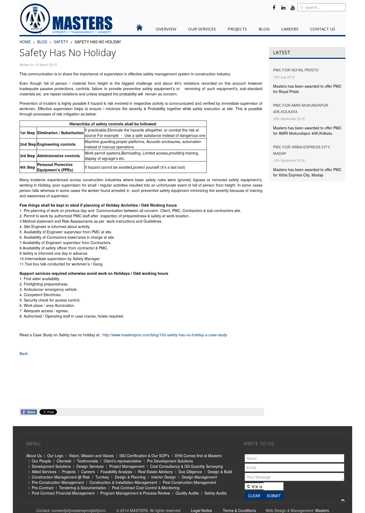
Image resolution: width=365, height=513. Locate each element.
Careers (88, 471)
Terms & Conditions (239, 510)
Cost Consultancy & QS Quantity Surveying (186, 466)
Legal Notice (201, 510)
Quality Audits (187, 493)
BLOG (264, 29)
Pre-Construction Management (58, 482)
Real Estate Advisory (155, 471)
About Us (34, 455)
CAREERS (289, 29)
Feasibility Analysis (116, 471)
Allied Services (44, 471)
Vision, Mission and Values (91, 455)
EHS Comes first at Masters (198, 455)
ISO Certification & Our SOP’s (144, 455)
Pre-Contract (42, 487)
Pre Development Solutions (170, 461)
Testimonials (87, 461)
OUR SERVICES (202, 29)
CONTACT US (322, 29)
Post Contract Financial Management (63, 493)
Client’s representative (122, 461)
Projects (69, 471)
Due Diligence (190, 471)
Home (25, 41)
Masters (322, 510)
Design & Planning (130, 477)
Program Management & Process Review (135, 493)
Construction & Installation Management (123, 482)
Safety (61, 41)
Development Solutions (51, 466)
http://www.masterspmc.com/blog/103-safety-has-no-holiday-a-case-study (165, 334)
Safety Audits (215, 493)
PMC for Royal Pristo (296, 70)
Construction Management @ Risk (61, 477)
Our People (41, 461)
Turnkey (102, 477)
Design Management (199, 477)
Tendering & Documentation (82, 487)
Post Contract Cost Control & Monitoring (146, 487)
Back (24, 353)
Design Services (90, 466)
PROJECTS (237, 29)
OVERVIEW (166, 29)
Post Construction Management (189, 482)
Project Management (127, 466)
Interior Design (163, 477)
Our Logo (55, 455)
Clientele (64, 461)
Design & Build (220, 471)
